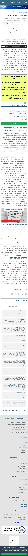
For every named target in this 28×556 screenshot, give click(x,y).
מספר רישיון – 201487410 (20, 522)
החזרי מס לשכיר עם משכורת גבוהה (17, 384)
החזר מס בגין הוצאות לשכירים (18, 360)
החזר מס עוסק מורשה (20, 344)
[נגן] (25, 47)
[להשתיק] (7, 47)
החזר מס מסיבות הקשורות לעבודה (14, 11)
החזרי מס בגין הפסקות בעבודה (18, 369)
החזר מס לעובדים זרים (20, 311)
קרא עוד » (23, 315)
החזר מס (25, 11)
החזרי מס (20, 59)
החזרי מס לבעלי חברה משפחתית (17, 401)
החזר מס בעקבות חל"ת (20, 352)
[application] (14, 46)
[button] (2, 2)
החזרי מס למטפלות (20, 377)
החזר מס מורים (21, 319)
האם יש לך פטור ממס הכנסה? (20, 116)
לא (21, 119)
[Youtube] (25, 505)
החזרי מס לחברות (21, 392)
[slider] (3, 46)
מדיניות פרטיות (8, 550)
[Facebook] (22, 505)
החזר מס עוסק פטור (20, 335)
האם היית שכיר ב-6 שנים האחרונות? (18, 111)
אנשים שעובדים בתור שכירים (19, 27)
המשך (14, 123)
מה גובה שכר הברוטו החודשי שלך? (19, 105)
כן (25, 119)
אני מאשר (14, 553)
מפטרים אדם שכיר (19, 167)
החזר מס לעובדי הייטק (20, 327)
